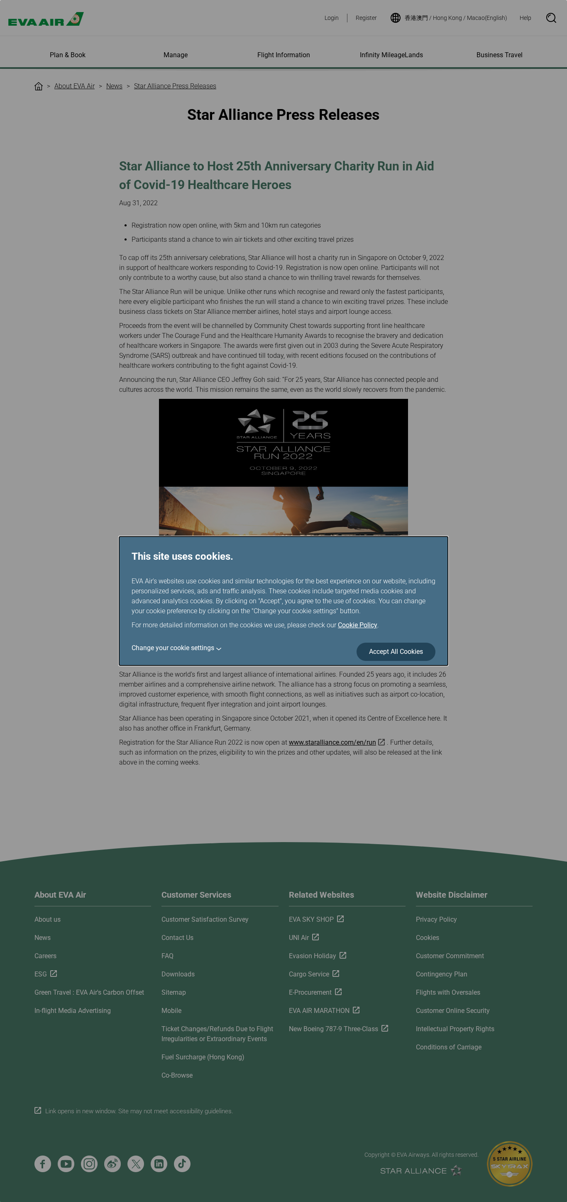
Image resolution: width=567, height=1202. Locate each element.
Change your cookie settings (173, 648)
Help (525, 18)
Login (332, 18)
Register (366, 18)
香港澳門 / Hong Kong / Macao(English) (456, 18)
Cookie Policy (357, 625)
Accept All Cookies (396, 652)
